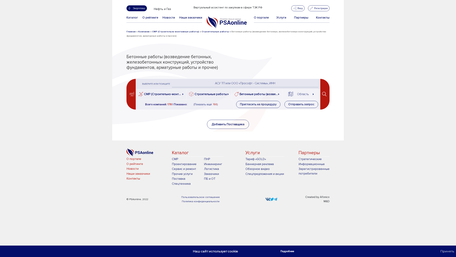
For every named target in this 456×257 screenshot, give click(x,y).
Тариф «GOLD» (255, 159)
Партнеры (301, 17)
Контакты (323, 17)
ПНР (207, 159)
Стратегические (310, 159)
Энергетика (139, 8)
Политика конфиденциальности (200, 201)
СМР (175, 159)
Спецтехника (181, 184)
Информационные (312, 164)
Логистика (211, 169)
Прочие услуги (182, 174)
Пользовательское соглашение (200, 197)
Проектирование (184, 164)
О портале (261, 17)
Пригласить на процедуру (258, 104)
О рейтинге (150, 17)
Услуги (281, 17)
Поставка (178, 179)
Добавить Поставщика (228, 124)
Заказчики (211, 174)
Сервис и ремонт (184, 169)
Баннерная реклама (259, 164)
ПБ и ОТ (210, 179)
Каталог (132, 17)
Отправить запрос (301, 104)
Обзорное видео (257, 169)
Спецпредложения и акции (264, 174)
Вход (300, 8)
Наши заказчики (190, 17)
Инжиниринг (213, 164)
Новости (168, 17)
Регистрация (321, 8)
